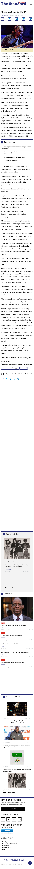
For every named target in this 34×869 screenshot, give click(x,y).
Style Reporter (7, 718)
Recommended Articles (13, 697)
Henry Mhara (7, 742)
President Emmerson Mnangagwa (10, 368)
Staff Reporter (5, 648)
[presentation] (6, 587)
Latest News (8, 594)
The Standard (5, 845)
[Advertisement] (17, 458)
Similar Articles (12, 534)
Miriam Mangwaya (6, 629)
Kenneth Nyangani (6, 667)
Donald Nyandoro (6, 640)
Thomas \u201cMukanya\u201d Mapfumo (12, 364)
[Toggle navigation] (31, 4)
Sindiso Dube (14, 15)
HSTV (3, 849)
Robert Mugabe (28, 364)
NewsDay (4, 842)
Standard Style (23, 368)
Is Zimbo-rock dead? (9, 792)
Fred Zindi (8, 571)
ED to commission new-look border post (14, 157)
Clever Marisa (7, 766)
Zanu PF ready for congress (11, 160)
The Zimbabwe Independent (9, 843)
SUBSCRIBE (13, 808)
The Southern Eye (6, 847)
